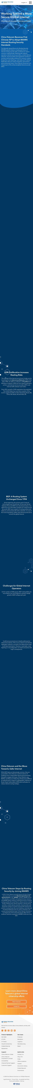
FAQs (18, 1059)
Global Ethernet (6, 1046)
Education (20, 1039)
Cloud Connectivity (7, 1044)
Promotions (20, 1070)
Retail (19, 1046)
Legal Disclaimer (7, 1079)
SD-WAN (4, 1037)
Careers (19, 1063)
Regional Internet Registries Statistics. (19, 487)
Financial (19, 1037)
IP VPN (3, 1039)
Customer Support (7, 1065)
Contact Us (16, 1006)
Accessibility (5, 1060)
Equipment (5, 1048)
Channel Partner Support (8, 1063)
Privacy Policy (15, 1079)
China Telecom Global (7, 1054)
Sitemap (22, 1081)
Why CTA (19, 1056)
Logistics (19, 1041)
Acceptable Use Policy (24, 1079)
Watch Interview (16, 1001)
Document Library (22, 1066)
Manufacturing (21, 1044)
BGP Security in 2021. (16, 756)
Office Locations (21, 1061)
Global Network (21, 1068)
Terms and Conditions (14, 1081)
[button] (2, 1030)
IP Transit (4, 1041)
